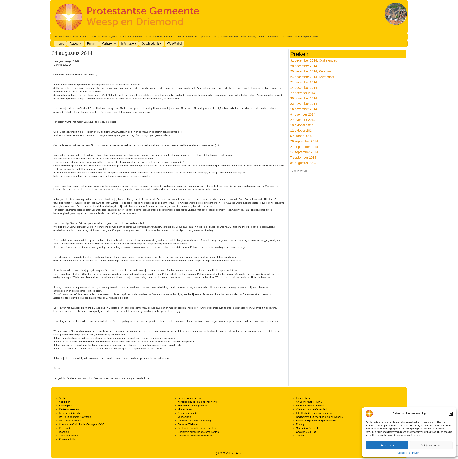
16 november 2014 (303, 109)
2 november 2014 (302, 120)
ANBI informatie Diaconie (310, 405)
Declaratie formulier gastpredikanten (198, 431)
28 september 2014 (304, 141)
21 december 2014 (303, 82)
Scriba (62, 398)
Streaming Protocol (307, 428)
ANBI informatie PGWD (309, 401)
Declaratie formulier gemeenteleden (198, 428)
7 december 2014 (302, 93)
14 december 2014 (303, 87)
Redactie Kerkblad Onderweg (194, 420)
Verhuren (107, 43)
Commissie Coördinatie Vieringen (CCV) (81, 424)
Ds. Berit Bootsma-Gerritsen (75, 416)
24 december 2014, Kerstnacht (312, 77)
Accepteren (387, 445)
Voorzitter (64, 401)
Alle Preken (299, 170)
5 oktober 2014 (301, 136)
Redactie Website (188, 424)
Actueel (74, 43)
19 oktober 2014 (301, 125)
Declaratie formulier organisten (195, 435)
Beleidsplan (65, 405)
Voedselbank (185, 416)
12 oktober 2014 (301, 130)
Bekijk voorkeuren (431, 445)
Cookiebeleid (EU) (306, 431)
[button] (451, 413)
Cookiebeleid (403, 453)
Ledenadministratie (70, 413)
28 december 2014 (303, 66)
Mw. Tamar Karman (70, 420)
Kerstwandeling (67, 439)
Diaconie (64, 431)
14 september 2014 (304, 152)
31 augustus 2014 (303, 163)
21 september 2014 (304, 147)
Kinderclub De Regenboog (193, 405)
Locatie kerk (303, 398)
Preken (91, 43)
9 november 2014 (302, 114)
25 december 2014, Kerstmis (310, 71)
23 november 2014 (303, 103)
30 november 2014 (303, 98)
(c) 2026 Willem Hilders (229, 453)
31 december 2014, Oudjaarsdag (313, 60)
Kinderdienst (185, 409)
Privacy (415, 453)
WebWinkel (174, 43)
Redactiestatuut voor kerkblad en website (319, 416)
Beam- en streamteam (190, 398)
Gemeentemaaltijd (188, 413)
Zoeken (300, 435)
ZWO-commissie (68, 435)
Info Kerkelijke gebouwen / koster (315, 413)
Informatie (127, 43)
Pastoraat (64, 428)
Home (60, 43)
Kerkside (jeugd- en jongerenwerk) (197, 401)
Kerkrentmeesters (69, 409)
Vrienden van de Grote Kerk (312, 409)
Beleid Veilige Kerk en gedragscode (316, 420)
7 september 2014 (303, 157)
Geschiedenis (150, 43)
